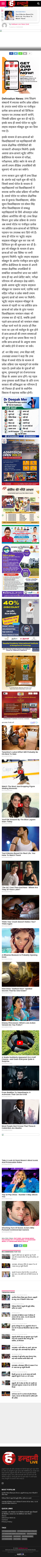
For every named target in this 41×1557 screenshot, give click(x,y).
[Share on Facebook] (11, 53)
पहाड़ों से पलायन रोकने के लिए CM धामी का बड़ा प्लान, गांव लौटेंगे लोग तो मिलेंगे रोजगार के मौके (25, 1274)
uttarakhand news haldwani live (13, 1533)
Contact (5, 1520)
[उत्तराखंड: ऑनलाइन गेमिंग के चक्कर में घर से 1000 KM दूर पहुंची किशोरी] (6, 1265)
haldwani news (28, 1238)
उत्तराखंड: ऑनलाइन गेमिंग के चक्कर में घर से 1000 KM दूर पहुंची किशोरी (24, 1265)
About (4, 1516)
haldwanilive (7, 1240)
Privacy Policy (7, 1522)
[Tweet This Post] (16, 53)
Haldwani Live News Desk (20, 24)
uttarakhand (18, 1240)
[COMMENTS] (29, 53)
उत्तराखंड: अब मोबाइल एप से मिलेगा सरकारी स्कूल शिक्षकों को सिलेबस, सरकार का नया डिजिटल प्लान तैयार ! (19, 1513)
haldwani (17, 1536)
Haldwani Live (23, 1548)
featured (17, 1238)
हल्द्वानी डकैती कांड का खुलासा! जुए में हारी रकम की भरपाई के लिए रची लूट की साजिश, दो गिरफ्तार (25, 1257)
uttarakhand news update (17, 1241)
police (24, 1539)
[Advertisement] (20, 1423)
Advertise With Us (8, 1518)
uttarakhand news (9, 1531)
